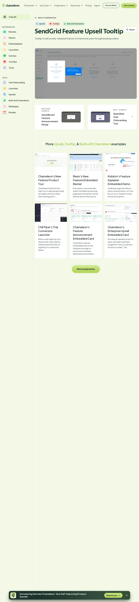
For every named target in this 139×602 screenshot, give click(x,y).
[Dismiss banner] (126, 595)
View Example (51, 162)
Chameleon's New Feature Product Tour (49, 180)
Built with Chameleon (95, 144)
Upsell (58, 144)
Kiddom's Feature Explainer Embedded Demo (119, 180)
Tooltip (70, 144)
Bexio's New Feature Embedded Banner (85, 180)
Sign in (97, 5)
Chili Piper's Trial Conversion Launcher (48, 230)
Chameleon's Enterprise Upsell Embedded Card (118, 230)
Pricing (88, 5)
